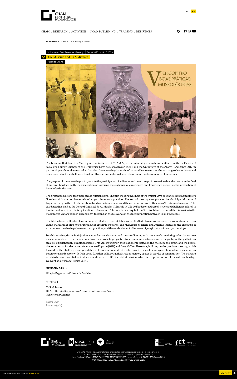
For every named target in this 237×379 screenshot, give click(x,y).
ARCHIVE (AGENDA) (80, 42)
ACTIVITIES (78, 31)
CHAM (45, 31)
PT (187, 11)
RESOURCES (144, 31)
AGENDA (64, 42)
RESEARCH (60, 31)
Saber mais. (34, 373)
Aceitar (226, 372)
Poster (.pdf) (52, 301)
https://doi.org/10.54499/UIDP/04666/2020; (146, 357)
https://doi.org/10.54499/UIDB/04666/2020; (91, 357)
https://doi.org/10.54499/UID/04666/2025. (127, 360)
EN (193, 11)
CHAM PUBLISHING (103, 31)
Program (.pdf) (54, 305)
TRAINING (126, 31)
